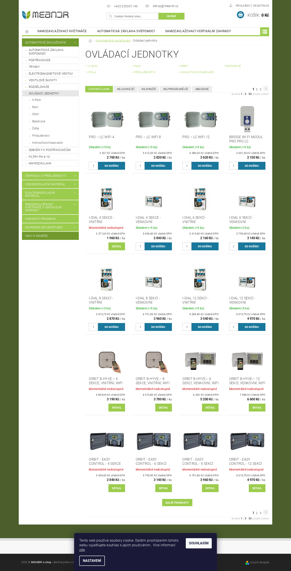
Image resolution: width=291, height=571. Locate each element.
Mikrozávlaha (40, 163)
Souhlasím (199, 543)
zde (82, 550)
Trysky (34, 66)
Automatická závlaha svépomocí (126, 31)
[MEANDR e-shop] (45, 15)
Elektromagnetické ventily (51, 73)
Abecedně (202, 89)
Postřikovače (40, 60)
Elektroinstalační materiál (40, 194)
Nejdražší (149, 89)
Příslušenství (41, 135)
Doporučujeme (99, 89)
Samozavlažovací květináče (62, 31)
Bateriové (38, 121)
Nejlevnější (125, 89)
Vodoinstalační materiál (45, 184)
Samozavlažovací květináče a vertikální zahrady (43, 207)
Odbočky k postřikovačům (50, 150)
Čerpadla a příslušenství (45, 175)
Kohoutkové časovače (47, 142)
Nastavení (92, 561)
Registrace (261, 5)
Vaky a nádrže (36, 236)
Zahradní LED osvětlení (44, 227)
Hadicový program (40, 218)
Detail (116, 246)
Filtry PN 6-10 (39, 156)
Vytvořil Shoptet (259, 562)
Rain (35, 107)
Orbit (35, 114)
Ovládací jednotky (44, 93)
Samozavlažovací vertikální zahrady (198, 31)
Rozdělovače (39, 86)
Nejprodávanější (175, 89)
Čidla (35, 128)
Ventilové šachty (43, 80)
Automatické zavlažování (45, 42)
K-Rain (36, 99)
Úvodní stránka (27, 31)
